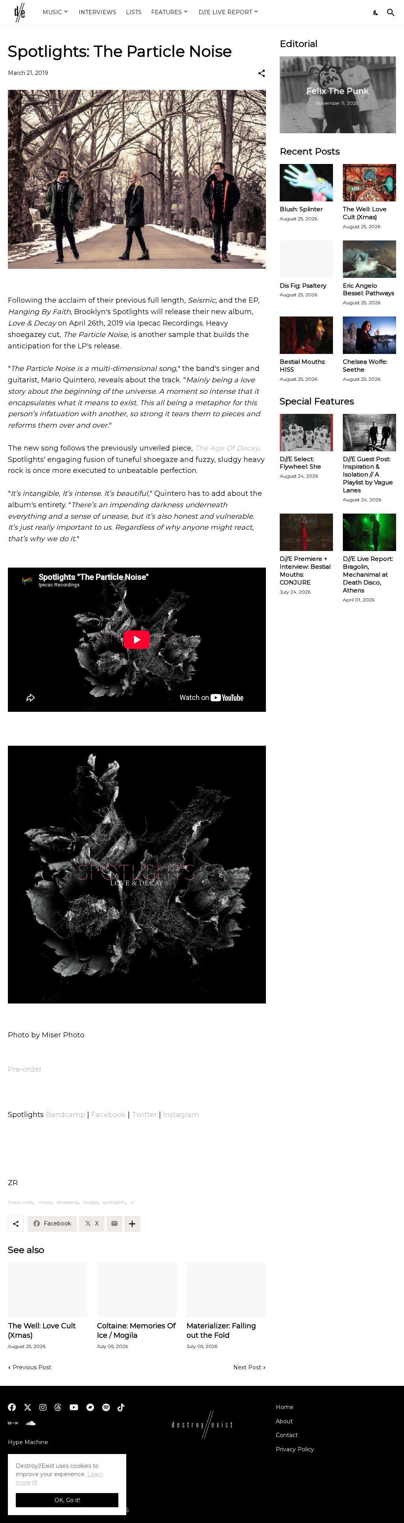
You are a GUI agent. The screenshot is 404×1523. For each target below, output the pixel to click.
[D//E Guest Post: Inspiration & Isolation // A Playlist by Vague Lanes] (369, 432)
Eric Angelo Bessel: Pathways (368, 289)
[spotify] (106, 1407)
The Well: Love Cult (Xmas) (42, 1331)
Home (285, 1407)
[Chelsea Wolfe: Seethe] (369, 335)
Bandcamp (65, 1114)
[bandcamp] (90, 1407)
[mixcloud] (13, 1423)
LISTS (134, 12)
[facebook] (12, 1407)
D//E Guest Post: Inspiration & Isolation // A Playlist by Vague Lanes (368, 474)
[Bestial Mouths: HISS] (306, 335)
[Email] (114, 1224)
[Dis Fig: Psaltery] (306, 259)
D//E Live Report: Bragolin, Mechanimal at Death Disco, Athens (368, 574)
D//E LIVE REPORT (225, 12)
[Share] (261, 73)
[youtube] (74, 1407)
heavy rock (20, 1202)
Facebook (108, 1114)
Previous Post (32, 1367)
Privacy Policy (295, 1449)
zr (133, 1202)
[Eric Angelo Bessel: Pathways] (369, 259)
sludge (90, 1202)
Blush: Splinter (301, 209)
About (284, 1421)
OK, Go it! (67, 1500)
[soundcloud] (31, 1423)
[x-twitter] (28, 1407)
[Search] (389, 12)
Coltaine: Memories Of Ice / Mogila (136, 1331)
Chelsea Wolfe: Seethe (365, 365)
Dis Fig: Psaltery (303, 285)
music (45, 1202)
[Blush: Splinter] (306, 182)
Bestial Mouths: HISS (302, 365)
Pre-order (25, 1069)
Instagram (181, 1114)
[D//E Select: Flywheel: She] (306, 432)
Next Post (247, 1367)
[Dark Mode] (376, 12)
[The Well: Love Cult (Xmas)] (47, 1290)
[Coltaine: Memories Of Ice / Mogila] (136, 1290)
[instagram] (43, 1407)
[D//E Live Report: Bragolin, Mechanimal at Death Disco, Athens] (369, 532)
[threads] (58, 1407)
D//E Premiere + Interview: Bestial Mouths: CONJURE (305, 570)
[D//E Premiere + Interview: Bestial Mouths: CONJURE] (306, 532)
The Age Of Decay (227, 448)
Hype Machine (28, 1442)
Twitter (144, 1114)
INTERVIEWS (97, 12)
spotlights (114, 1202)
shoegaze (67, 1202)
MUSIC (52, 12)
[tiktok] (121, 1407)
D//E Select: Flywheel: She (300, 463)
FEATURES (166, 12)
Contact (287, 1435)
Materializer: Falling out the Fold (221, 1331)
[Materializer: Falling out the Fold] (226, 1290)
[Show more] (132, 1224)
